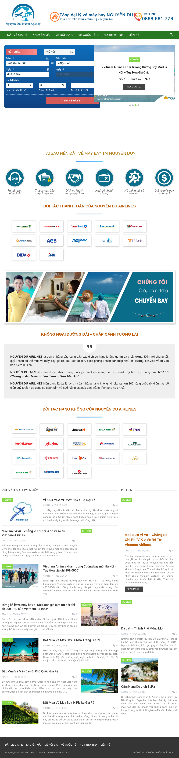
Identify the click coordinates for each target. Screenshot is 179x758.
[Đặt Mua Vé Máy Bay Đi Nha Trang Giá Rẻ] (20, 649)
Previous (95, 72)
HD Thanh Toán (113, 34)
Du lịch (86, 531)
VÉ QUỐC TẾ (87, 34)
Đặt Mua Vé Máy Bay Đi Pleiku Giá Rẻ (68, 702)
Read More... (134, 87)
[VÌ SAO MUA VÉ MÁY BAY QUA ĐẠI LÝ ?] (20, 509)
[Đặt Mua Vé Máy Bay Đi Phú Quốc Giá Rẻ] (99, 681)
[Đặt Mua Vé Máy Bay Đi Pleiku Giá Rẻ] (20, 712)
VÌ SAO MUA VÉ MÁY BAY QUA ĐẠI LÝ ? (70, 500)
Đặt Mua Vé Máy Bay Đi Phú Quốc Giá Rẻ (30, 671)
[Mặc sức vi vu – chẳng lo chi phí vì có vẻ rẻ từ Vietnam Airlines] (99, 540)
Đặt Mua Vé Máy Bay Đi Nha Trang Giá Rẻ (72, 640)
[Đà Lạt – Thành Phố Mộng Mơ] (139, 611)
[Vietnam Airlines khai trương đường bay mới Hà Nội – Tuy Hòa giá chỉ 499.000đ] (20, 576)
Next (173, 72)
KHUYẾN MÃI (41, 34)
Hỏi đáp (134, 59)
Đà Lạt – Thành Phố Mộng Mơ (142, 628)
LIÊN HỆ (133, 34)
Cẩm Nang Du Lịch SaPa (138, 686)
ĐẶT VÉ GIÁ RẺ (17, 34)
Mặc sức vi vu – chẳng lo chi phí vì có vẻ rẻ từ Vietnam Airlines (146, 540)
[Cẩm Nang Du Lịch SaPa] (139, 670)
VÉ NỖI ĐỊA (62, 34)
